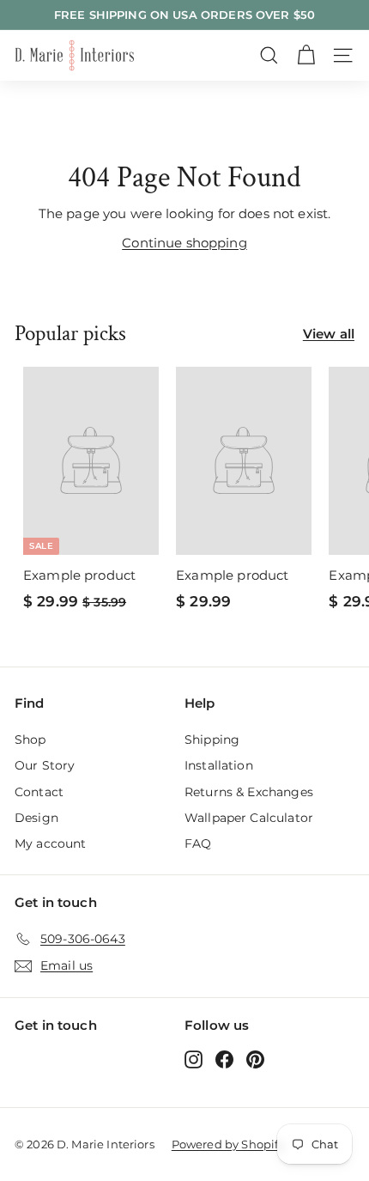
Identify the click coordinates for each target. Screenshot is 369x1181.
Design (36, 817)
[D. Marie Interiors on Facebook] (224, 1058)
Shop (30, 739)
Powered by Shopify (228, 1144)
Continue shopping (184, 242)
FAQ (197, 843)
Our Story (45, 765)
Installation (218, 765)
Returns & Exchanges (248, 792)
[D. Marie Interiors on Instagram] (193, 1058)
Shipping (211, 739)
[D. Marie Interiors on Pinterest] (255, 1058)
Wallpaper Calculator (248, 817)
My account (51, 843)
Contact (39, 792)
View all (328, 334)
